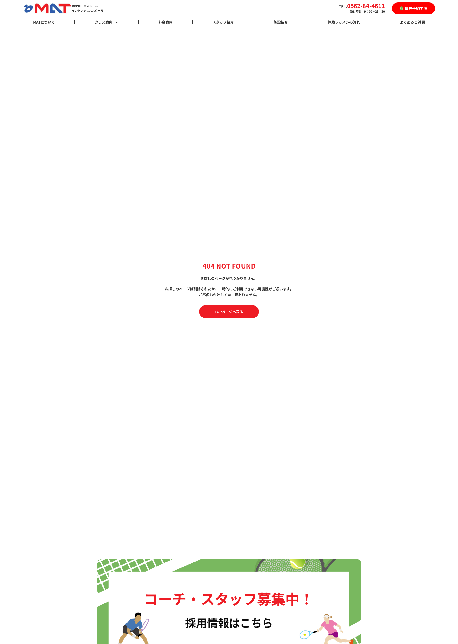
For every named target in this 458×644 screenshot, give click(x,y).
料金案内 (165, 22)
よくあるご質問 (412, 22)
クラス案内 (104, 22)
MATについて (44, 22)
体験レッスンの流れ (344, 22)
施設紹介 (281, 22)
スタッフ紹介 (223, 22)
